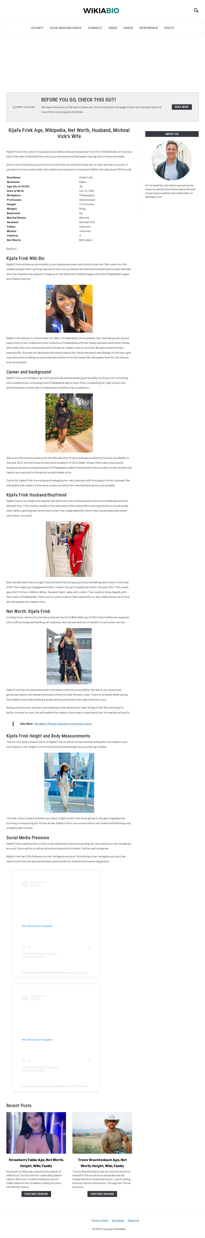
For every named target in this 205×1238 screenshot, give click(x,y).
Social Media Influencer (65, 28)
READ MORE (182, 106)
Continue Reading (36, 1194)
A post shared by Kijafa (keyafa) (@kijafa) (43, 1086)
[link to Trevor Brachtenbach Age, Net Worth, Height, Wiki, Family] (102, 1133)
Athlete (169, 28)
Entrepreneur (148, 28)
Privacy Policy (100, 1220)
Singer (113, 28)
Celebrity (37, 28)
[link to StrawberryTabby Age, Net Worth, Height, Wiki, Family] (36, 1133)
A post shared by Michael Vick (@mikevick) (43, 972)
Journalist (95, 28)
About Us (133, 1220)
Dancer (128, 28)
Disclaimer (118, 1220)
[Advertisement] (102, 63)
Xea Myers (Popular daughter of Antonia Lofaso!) (63, 723)
